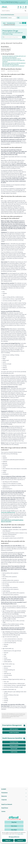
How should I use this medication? (9, 57)
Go (18, 17)
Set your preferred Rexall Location (7, 14)
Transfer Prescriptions (14, 732)
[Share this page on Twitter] (23, 23)
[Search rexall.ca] (25, 10)
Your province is (4, 17)
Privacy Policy (20, 833)
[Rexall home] (4, 7)
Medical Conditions (14, 745)
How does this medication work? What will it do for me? (14, 56)
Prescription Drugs (11, 23)
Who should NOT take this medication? (10, 64)
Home (4, 23)
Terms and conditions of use (8, 512)
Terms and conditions (19, 713)
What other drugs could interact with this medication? (14, 63)
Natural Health (14, 748)
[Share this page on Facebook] (25, 23)
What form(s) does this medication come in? (11, 58)
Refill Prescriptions (14, 729)
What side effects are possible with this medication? (13, 65)
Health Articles (14, 751)
